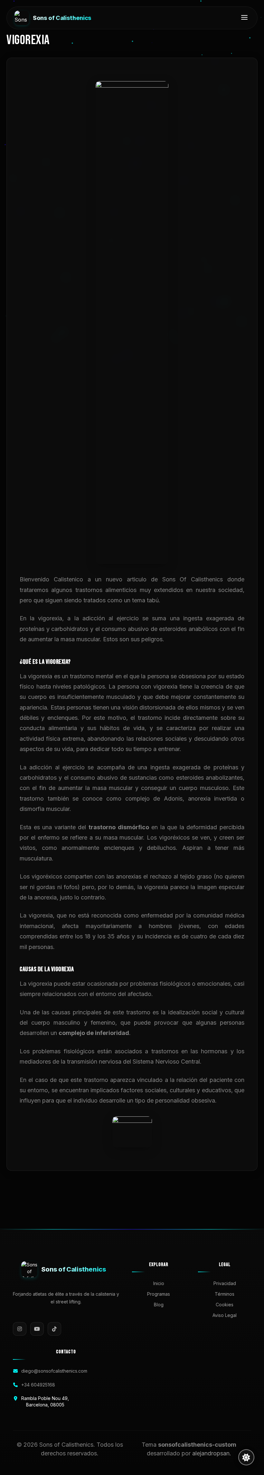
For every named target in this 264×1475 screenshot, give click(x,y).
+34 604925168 (38, 1384)
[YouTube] (37, 1329)
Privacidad (224, 1283)
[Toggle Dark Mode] (246, 1457)
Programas (158, 1294)
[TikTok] (54, 1329)
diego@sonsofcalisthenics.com (54, 1371)
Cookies (224, 1304)
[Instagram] (19, 1329)
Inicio (158, 1283)
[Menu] (244, 17)
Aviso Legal (224, 1315)
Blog (159, 1304)
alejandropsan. (211, 1453)
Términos (224, 1294)
